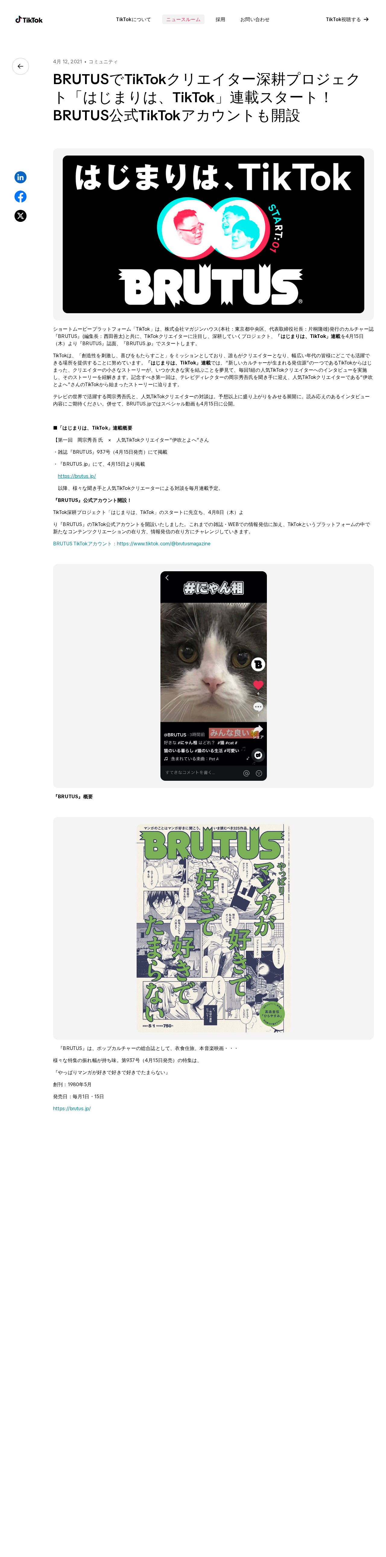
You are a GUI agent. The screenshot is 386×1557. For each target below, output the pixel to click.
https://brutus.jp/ (77, 476)
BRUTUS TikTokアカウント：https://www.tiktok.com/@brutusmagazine (131, 543)
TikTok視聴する (343, 19)
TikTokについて (133, 19)
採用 (220, 19)
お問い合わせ (255, 19)
